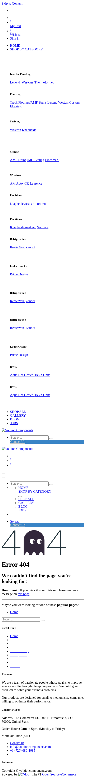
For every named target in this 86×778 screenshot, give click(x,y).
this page (23, 594)
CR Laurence (33, 183)
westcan (29, 203)
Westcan (28, 82)
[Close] (3, 477)
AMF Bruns (18, 160)
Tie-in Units (42, 375)
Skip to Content (12, 3)
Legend (52, 102)
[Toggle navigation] (3, 473)
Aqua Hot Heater (22, 375)
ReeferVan (17, 247)
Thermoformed (44, 82)
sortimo (41, 203)
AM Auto (17, 183)
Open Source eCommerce (59, 774)
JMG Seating (35, 160)
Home (14, 612)
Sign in (14, 38)
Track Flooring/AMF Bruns (28, 102)
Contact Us (17, 441)
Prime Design (19, 274)
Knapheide (29, 130)
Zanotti (30, 247)
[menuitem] (15, 45)
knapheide (17, 203)
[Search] (51, 438)
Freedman (52, 160)
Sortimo (42, 227)
